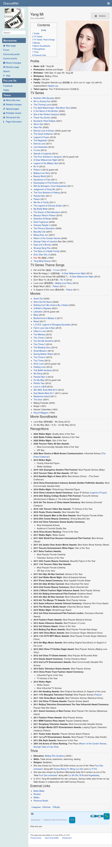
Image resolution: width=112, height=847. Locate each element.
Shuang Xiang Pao (42, 247)
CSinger (56, 807)
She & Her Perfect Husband (46, 114)
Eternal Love (39, 143)
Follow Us (9, 80)
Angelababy (93, 775)
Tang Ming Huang (42, 260)
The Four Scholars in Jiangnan (48, 156)
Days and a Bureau (42, 244)
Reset (36, 321)
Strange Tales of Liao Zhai (46, 746)
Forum (6, 49)
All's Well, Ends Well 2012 (45, 389)
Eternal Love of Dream (44, 130)
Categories (36, 807)
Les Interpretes (41, 146)
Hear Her (38, 127)
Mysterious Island (42, 396)
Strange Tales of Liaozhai (45, 241)
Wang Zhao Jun (41, 234)
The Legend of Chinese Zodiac (48, 205)
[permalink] (72, 820)
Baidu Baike (39, 790)
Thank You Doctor (42, 117)
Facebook (7, 85)
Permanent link (13, 117)
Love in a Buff (40, 386)
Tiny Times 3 (40, 344)
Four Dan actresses (48, 775)
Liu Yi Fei (92, 768)
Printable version (13, 113)
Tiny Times (39, 360)
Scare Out (38, 298)
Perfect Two (39, 383)
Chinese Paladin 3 (42, 225)
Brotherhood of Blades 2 (45, 318)
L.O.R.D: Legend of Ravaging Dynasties (52, 324)
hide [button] (43, 30)
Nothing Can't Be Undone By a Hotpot (51, 305)
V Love (37, 150)
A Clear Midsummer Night (45, 159)
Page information (14, 121)
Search (6, 71)
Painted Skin (39, 195)
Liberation (38, 311)
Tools (7, 95)
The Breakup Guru (42, 347)
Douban (37, 794)
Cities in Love (40, 331)
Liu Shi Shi (73, 775)
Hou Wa (37, 257)
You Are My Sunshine (43, 340)
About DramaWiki (52, 838)
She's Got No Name (43, 301)
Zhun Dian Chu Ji (42, 254)
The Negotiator (40, 140)
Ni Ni (81, 775)
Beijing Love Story (42, 172)
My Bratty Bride (41, 208)
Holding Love (40, 366)
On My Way (39, 380)
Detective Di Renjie (42, 218)
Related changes (14, 104)
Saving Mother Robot (43, 353)
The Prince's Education (44, 228)
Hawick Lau (53, 85)
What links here (13, 100)
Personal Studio (41, 800)
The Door (38, 399)
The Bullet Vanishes (43, 370)
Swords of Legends (42, 153)
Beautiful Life (40, 231)
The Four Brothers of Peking (47, 192)
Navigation (9, 40)
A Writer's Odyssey (42, 308)
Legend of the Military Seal (46, 163)
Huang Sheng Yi (61, 768)
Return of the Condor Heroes (47, 238)
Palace (37, 199)
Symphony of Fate (42, 179)
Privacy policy (35, 838)
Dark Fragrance (41, 221)
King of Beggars (41, 412)
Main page (11, 45)
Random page (12, 67)
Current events (10, 58)
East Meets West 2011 (44, 393)
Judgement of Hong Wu (44, 189)
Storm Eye (38, 124)
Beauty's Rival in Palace (45, 215)
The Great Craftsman (43, 133)
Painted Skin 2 (40, 376)
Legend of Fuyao (41, 137)
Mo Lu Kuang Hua (42, 101)
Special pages (12, 108)
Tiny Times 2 (40, 357)
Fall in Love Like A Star (44, 327)
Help (8, 75)
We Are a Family (41, 202)
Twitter (6, 90)
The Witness (39, 334)
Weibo (36, 797)
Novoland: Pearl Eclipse (44, 120)
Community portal (11, 54)
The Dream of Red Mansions (47, 212)
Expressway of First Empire (46, 182)
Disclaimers (66, 838)
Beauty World (40, 176)
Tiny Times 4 (40, 337)
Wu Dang (38, 373)
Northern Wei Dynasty (44, 98)
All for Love (39, 363)
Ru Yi (36, 166)
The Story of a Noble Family (46, 251)
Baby (36, 314)
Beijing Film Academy (55, 755)
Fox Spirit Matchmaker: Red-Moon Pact (52, 107)
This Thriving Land (42, 104)
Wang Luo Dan (77, 768)
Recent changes (13, 62)
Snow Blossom (40, 350)
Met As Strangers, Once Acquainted (50, 185)
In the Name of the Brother (46, 110)
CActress (46, 807)
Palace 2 (38, 169)
